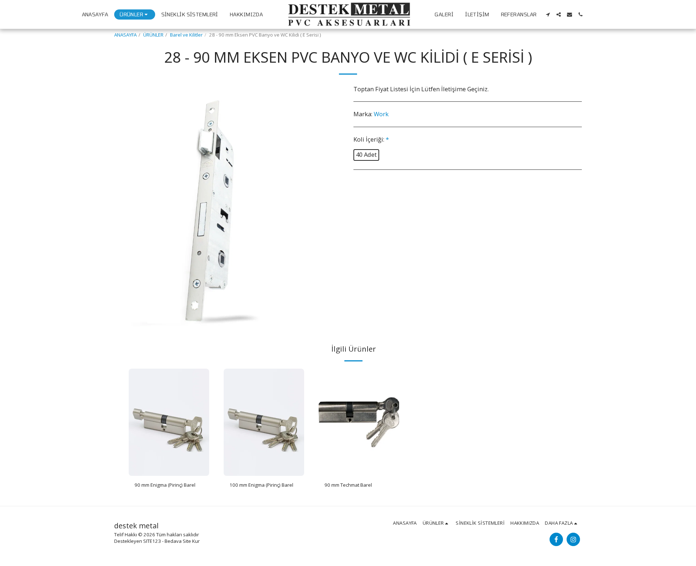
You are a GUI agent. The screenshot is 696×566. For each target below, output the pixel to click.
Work (381, 114)
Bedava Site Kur (182, 541)
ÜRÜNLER (153, 35)
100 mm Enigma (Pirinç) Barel (261, 485)
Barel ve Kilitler (186, 35)
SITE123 (152, 541)
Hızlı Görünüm (169, 473)
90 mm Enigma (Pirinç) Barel (164, 485)
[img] (169, 422)
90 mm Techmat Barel (348, 485)
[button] (548, 14)
